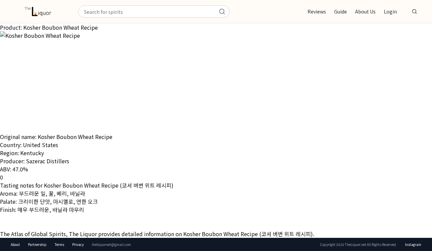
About (15, 244)
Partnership (37, 244)
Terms (59, 244)
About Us (365, 11)
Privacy (78, 244)
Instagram (413, 244)
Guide (340, 11)
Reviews (316, 11)
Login (390, 11)
